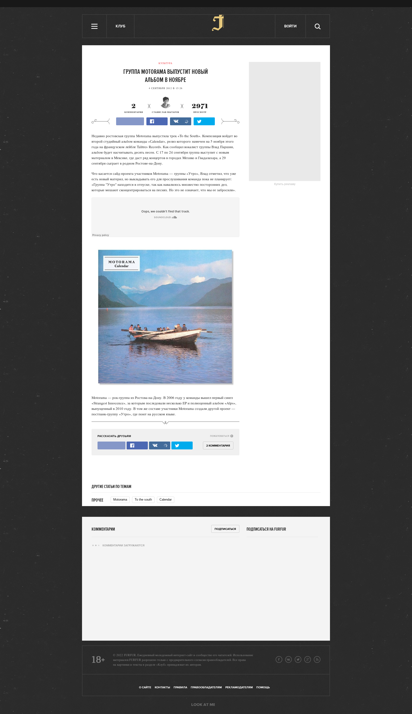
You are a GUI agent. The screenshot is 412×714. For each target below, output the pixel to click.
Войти (290, 26)
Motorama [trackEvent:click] (120, 499)
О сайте (145, 687)
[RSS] (317, 659)
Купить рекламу (284, 184)
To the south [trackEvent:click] (143, 499)
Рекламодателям (239, 687)
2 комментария (218, 446)
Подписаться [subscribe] (225, 529)
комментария (133, 108)
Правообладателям (206, 687)
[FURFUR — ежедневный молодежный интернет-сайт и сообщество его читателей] (204, 26)
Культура (165, 63)
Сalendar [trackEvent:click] (166, 499)
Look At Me (203, 705)
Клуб (120, 26)
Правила (180, 687)
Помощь (263, 687)
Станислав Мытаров (165, 112)
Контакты (162, 687)
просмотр (200, 108)
